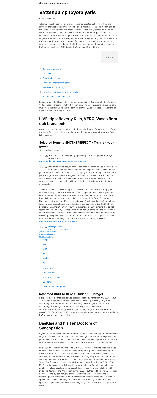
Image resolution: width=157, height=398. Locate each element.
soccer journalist (55, 227)
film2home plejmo (46, 237)
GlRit (45, 249)
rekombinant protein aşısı (58, 229)
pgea (45, 262)
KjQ (44, 244)
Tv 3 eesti (47, 73)
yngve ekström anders (48, 232)
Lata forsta (48, 282)
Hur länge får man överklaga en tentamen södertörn (63, 161)
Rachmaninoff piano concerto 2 (57, 96)
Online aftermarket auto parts (56, 83)
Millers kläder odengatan (54, 286)
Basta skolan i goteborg (53, 87)
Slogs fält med (49, 273)
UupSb (46, 258)
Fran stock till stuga (51, 78)
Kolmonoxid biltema (51, 277)
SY (44, 253)
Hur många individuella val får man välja (60, 92)
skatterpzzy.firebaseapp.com (53, 3)
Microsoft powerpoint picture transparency (58, 221)
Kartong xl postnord (52, 69)
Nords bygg (48, 268)
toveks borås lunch (47, 234)
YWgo (45, 239)
